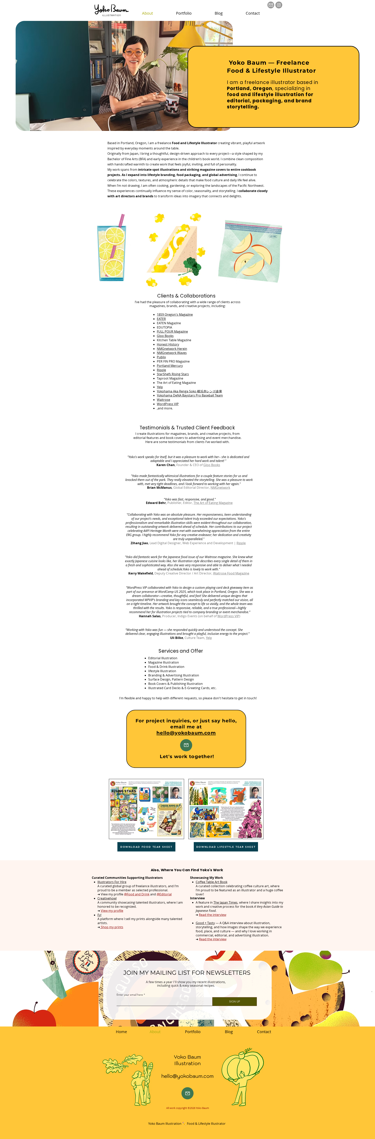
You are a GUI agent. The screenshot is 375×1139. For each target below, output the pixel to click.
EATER (161, 319)
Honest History (168, 344)
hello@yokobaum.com (186, 733)
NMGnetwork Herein (172, 349)
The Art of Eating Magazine (213, 503)
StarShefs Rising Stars (173, 374)
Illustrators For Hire (111, 882)
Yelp (160, 387)
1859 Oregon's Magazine (175, 314)
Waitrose (163, 400)
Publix (161, 357)
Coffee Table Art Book (211, 882)
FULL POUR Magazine (172, 331)
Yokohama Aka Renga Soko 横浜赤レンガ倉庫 (189, 391)
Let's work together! (187, 756)
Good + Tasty (205, 923)
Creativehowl (107, 898)
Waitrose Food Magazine (231, 573)
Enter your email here (130, 994)
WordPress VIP (168, 404)
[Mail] (270, 5)
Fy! (99, 915)
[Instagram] (278, 5)
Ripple (161, 370)
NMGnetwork (220, 487)
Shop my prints (112, 927)
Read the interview (212, 915)
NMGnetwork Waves (172, 353)
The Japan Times (225, 902)
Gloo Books (165, 336)
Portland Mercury (170, 366)
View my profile (112, 911)
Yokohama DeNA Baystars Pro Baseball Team (190, 395)
